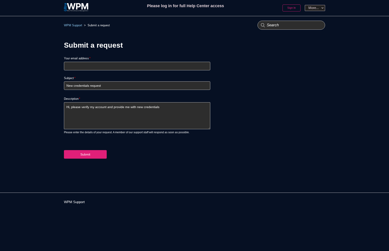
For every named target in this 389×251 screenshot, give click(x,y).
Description (71, 98)
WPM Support (73, 25)
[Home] (76, 10)
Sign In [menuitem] (291, 7)
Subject (69, 78)
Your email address (76, 58)
